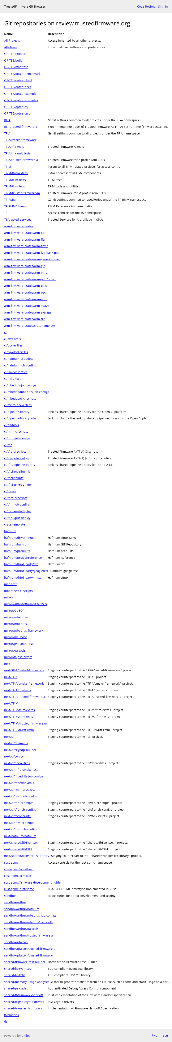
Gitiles (25, 1036)
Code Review (146, 6)
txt (154, 1035)
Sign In (163, 6)
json (164, 1035)
